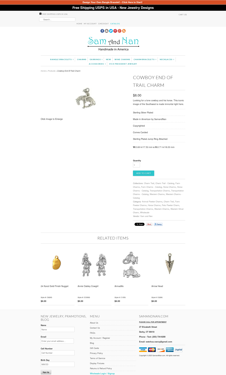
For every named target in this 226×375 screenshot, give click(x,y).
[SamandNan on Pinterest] (115, 31)
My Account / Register (100, 337)
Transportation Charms (160, 190)
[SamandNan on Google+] (120, 31)
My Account (90, 24)
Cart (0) (183, 15)
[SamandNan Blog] (124, 31)
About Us (94, 322)
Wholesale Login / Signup (102, 373)
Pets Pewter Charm (170, 205)
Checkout (103, 24)
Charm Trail (149, 183)
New (108, 59)
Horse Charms (169, 186)
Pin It (149, 224)
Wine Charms (122, 59)
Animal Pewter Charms (152, 201)
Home (79, 24)
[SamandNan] (113, 44)
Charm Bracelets (145, 59)
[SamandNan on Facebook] (102, 31)
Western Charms (157, 194)
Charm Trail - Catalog (164, 183)
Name (43, 325)
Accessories (97, 64)
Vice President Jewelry (123, 64)
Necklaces (167, 59)
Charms (81, 59)
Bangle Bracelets (61, 59)
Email (43, 336)
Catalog (115, 24)
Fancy (158, 224)
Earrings (96, 59)
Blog (92, 343)
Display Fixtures (97, 363)
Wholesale (144, 212)
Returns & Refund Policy (101, 368)
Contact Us (95, 327)
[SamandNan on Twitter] (111, 31)
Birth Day (45, 360)
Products (51, 70)
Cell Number (47, 348)
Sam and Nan (146, 216)
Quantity (137, 160)
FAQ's (92, 332)
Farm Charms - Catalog (151, 186)
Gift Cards (94, 348)
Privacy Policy (96, 353)
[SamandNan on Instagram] (107, 31)
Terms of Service (97, 358)
